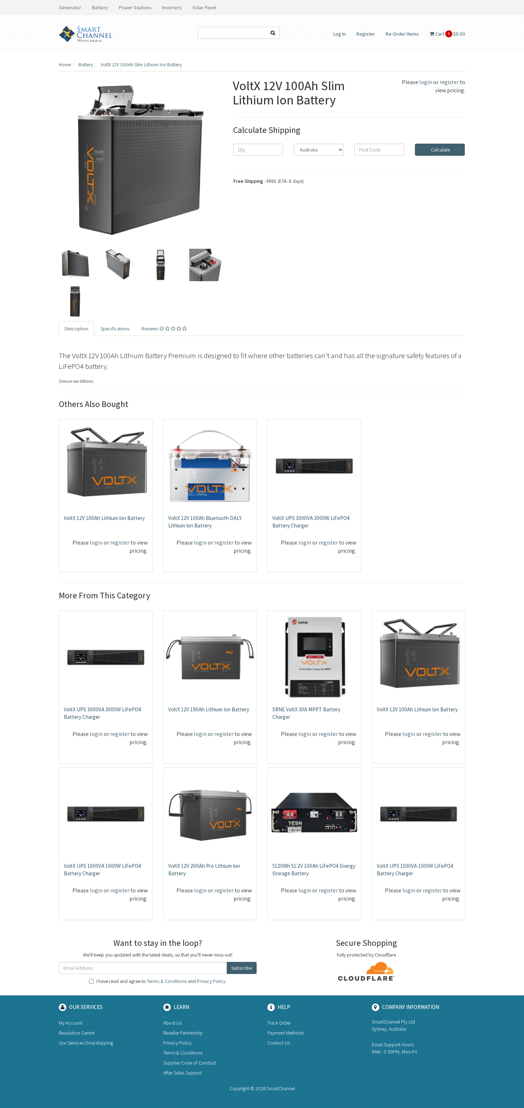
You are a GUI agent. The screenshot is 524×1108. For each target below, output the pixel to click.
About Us (172, 1023)
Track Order (279, 1023)
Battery (100, 7)
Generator (70, 7)
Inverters (172, 7)
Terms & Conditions (167, 981)
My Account (70, 1023)
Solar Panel (204, 7)
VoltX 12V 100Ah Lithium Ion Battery (104, 518)
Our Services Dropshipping (86, 1043)
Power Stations (135, 7)
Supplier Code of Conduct (189, 1063)
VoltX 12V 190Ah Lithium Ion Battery (208, 709)
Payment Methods (285, 1033)
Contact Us (278, 1043)
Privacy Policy (211, 981)
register (449, 82)
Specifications (115, 328)
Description (76, 328)
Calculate (440, 149)
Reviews (150, 328)
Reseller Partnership (183, 1033)
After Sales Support (182, 1073)
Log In (339, 34)
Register (365, 34)
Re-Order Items (402, 34)
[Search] (273, 33)
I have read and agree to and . (161, 981)
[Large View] (75, 265)
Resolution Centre (76, 1033)
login (425, 82)
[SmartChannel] (85, 33)
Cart (449, 34)
